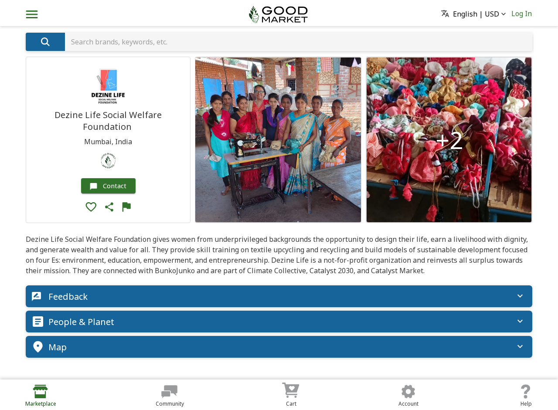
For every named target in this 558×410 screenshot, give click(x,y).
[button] (476, 14)
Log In (521, 13)
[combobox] (298, 42)
